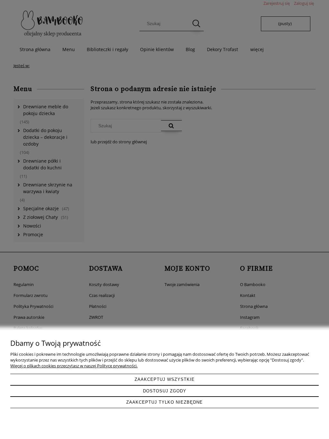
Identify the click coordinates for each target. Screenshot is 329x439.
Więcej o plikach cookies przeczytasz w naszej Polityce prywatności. (74, 366)
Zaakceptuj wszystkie (165, 379)
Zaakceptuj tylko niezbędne (164, 402)
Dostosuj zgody (164, 391)
